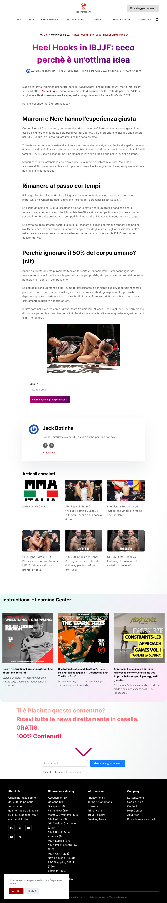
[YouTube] (11, 837)
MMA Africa (55, 819)
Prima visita (95, 810)
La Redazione (135, 797)
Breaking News (97, 819)
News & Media (57, 857)
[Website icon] (51, 445)
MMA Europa (56, 840)
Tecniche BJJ (98, 19)
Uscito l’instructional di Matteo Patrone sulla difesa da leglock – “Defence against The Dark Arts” (83, 672)
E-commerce (145, 19)
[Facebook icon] (45, 445)
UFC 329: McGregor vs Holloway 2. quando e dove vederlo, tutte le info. (124, 561)
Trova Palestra (121, 19)
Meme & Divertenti (59, 814)
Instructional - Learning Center (36, 600)
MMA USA (54, 853)
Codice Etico (135, 802)
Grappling (135, 71)
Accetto (16, 891)
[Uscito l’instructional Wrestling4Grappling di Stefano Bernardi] (27, 638)
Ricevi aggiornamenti (142, 8)
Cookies (93, 806)
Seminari (53, 870)
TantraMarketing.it (119, 897)
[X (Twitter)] (20, 828)
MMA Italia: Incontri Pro (62, 845)
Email (34, 383)
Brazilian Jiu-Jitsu (117, 71)
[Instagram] (28, 828)
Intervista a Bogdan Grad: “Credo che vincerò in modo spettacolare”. (124, 511)
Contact (132, 806)
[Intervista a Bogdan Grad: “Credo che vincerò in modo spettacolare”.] (126, 490)
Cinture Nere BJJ (75, 19)
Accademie (55, 797)
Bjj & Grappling (50, 19)
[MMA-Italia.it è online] (41, 490)
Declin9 (32, 891)
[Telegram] (20, 837)
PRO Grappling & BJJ (95, 71)
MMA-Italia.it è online (35, 506)
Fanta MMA (55, 810)
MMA (31, 19)
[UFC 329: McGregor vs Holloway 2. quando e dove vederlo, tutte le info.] (126, 540)
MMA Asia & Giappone (62, 823)
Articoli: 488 (49, 453)
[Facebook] (11, 828)
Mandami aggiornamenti (108, 763)
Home (19, 19)
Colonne (53, 802)
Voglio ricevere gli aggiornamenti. (50, 399)
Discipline (54, 806)
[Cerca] (157, 19)
